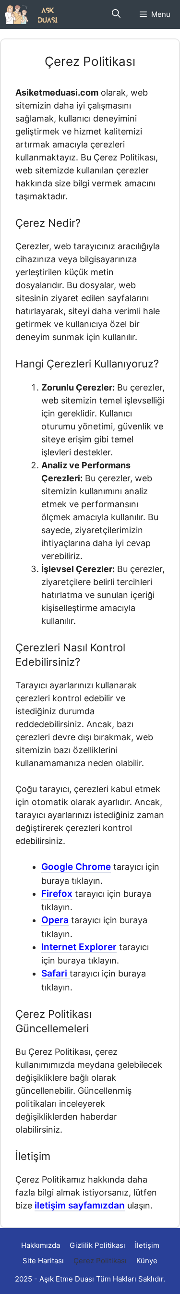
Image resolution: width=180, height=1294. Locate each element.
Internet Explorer (79, 946)
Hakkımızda (40, 1245)
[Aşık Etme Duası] (35, 14)
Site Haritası (43, 1260)
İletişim (147, 1245)
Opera (55, 920)
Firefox (56, 893)
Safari (55, 973)
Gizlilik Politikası (97, 1245)
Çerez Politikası (100, 1260)
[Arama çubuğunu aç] (116, 14)
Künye (146, 1260)
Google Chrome (76, 866)
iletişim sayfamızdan (80, 1205)
